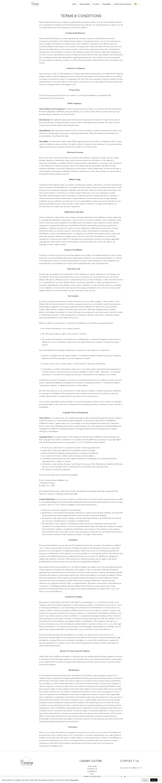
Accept (154, 780)
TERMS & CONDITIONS (92, 776)
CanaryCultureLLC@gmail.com (56, 480)
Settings (145, 780)
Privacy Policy (74, 780)
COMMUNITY (92, 771)
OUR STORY (92, 766)
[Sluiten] (160, 779)
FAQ (90, 774)
